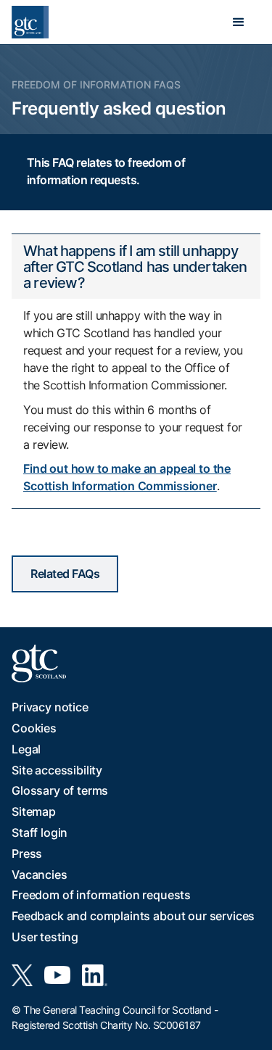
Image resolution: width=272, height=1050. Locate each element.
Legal (26, 749)
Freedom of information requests (101, 895)
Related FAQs (64, 573)
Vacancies (39, 874)
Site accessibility (57, 770)
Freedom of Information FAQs (96, 84)
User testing (45, 937)
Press (27, 853)
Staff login (39, 832)
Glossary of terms (60, 790)
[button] (238, 22)
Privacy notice (50, 707)
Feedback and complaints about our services (133, 916)
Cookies (34, 728)
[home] (30, 22)
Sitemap (34, 811)
